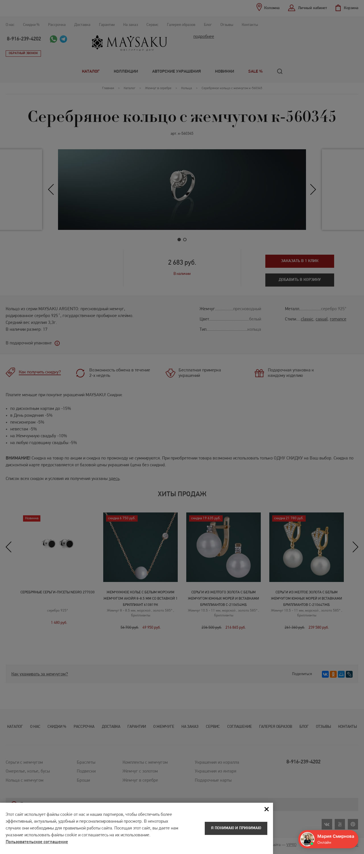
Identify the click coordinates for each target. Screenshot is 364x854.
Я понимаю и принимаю (236, 828)
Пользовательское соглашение (37, 842)
